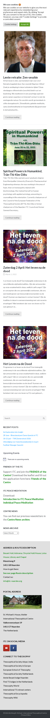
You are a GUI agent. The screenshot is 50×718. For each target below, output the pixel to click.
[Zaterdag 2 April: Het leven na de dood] (25, 246)
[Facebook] (13, 648)
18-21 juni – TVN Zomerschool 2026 (17, 439)
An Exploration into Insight (13, 432)
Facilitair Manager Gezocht (13, 445)
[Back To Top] (44, 712)
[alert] (25, 459)
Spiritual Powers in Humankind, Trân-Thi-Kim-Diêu (22, 172)
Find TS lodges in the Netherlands (18, 681)
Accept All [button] (24, 24)
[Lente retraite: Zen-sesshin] (25, 51)
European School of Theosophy (16, 669)
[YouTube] (6, 648)
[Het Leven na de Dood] (25, 342)
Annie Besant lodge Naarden (15, 677)
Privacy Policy (26, 715)
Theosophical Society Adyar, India (18, 661)
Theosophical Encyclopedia (15, 693)
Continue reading (12, 117)
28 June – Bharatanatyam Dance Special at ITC (20, 435)
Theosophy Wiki (10, 697)
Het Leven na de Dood (17, 364)
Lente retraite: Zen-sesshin (20, 77)
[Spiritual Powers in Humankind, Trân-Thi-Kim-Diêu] (25, 147)
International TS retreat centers (17, 689)
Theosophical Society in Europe (17, 665)
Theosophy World (11, 685)
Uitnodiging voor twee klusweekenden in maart (20, 442)
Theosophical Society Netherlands (18, 674)
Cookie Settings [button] (11, 24)
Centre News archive (18, 519)
